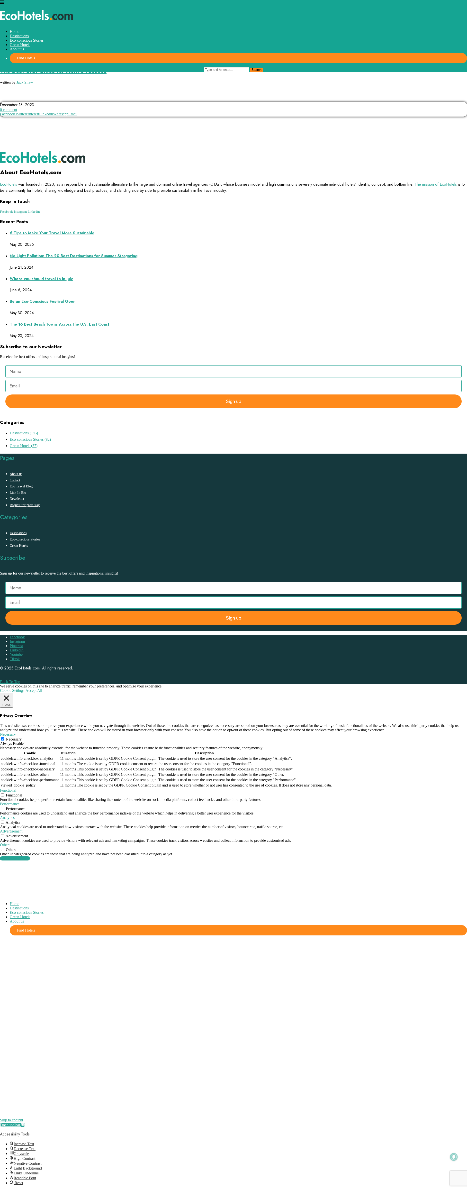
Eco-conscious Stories (27, 40)
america (9, 97)
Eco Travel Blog (21, 486)
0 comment (8, 110)
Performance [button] (9, 804)
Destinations (19, 36)
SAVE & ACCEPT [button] (15, 858)
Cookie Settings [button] (12, 690)
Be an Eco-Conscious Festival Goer (42, 301)
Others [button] (5, 845)
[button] (12, 1125)
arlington (56, 97)
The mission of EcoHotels (436, 184)
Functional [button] (8, 790)
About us (17, 49)
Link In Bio (18, 492)
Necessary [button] (8, 734)
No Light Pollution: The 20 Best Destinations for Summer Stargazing (73, 256)
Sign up (233, 401)
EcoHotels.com (27, 668)
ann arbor (31, 97)
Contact (15, 480)
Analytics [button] (7, 817)
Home (14, 31)
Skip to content (11, 1120)
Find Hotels (26, 58)
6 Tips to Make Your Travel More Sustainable (52, 233)
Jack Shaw (25, 82)
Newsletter (17, 499)
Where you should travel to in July (41, 279)
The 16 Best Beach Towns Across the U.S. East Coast (59, 324)
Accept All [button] (34, 690)
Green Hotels (20, 45)
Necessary (14, 739)
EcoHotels (8, 184)
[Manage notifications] (454, 1157)
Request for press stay (25, 505)
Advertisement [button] (11, 831)
